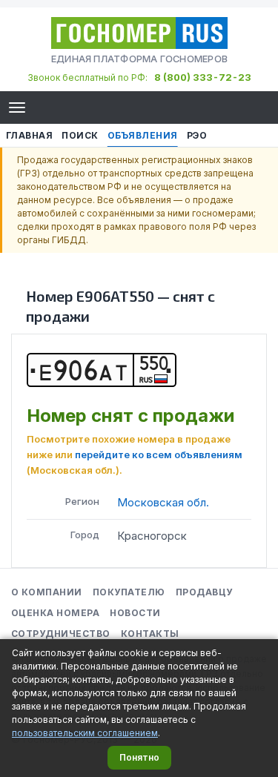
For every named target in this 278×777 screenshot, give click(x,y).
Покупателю (129, 592)
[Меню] (17, 107)
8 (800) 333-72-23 (202, 77)
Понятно (139, 757)
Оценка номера (55, 612)
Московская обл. (163, 502)
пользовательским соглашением (85, 732)
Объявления (142, 135)
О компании (46, 592)
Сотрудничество (60, 633)
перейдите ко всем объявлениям (158, 454)
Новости (135, 612)
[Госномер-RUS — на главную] (139, 33)
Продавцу (204, 592)
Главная (29, 135)
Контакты (150, 633)
